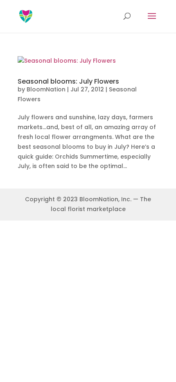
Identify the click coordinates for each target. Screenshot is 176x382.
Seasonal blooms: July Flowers (68, 81)
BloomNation (46, 89)
